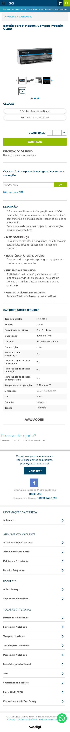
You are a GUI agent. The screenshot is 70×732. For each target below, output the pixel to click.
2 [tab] (35, 98)
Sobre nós (8, 520)
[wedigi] (35, 727)
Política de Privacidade (15, 561)
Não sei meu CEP (13, 192)
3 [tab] (38, 98)
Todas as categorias (17, 609)
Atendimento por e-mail (16, 551)
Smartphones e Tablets (16, 682)
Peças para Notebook (15, 654)
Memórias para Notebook (17, 664)
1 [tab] (32, 98)
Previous (16, 80)
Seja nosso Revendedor (16, 598)
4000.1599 (35, 494)
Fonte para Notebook (15, 626)
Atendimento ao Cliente (19, 534)
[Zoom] (22, 80)
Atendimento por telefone (17, 542)
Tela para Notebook (14, 636)
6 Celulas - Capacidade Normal (35, 111)
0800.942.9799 (47, 498)
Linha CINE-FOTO (13, 692)
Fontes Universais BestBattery (19, 701)
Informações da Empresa (20, 512)
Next (52, 80)
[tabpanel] (22, 78)
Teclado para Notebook (16, 645)
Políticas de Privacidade (51, 719)
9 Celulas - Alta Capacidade (35, 117)
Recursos (9, 581)
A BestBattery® (11, 589)
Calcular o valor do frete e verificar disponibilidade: (28, 184)
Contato (11, 719)
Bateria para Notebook (15, 617)
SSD (5, 673)
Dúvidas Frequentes (14, 570)
